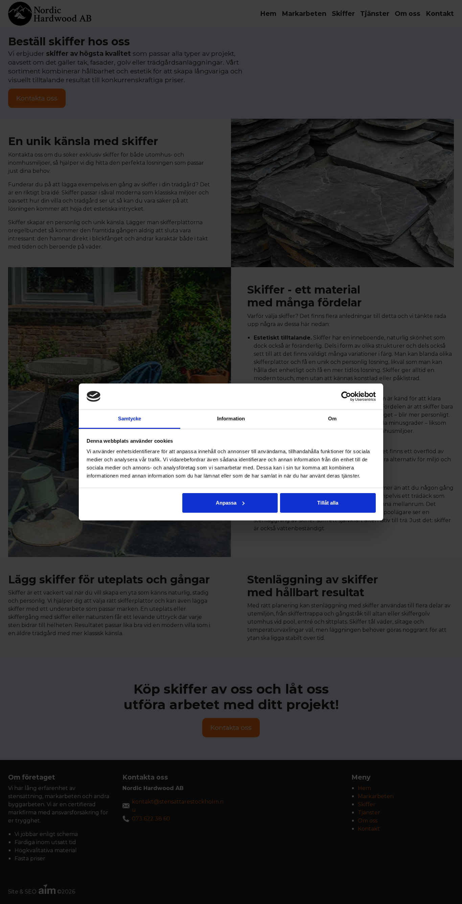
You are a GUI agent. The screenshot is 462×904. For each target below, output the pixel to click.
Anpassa (226, 503)
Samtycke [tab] (129, 418)
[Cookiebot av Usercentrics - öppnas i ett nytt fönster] (346, 396)
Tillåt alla (327, 503)
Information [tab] (231, 418)
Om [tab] (332, 418)
